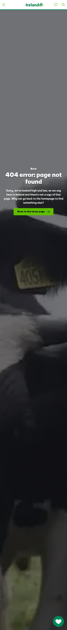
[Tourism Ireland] (34, 4)
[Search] (63, 4)
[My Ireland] (56, 4)
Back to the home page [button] (31, 211)
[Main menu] (3, 4)
